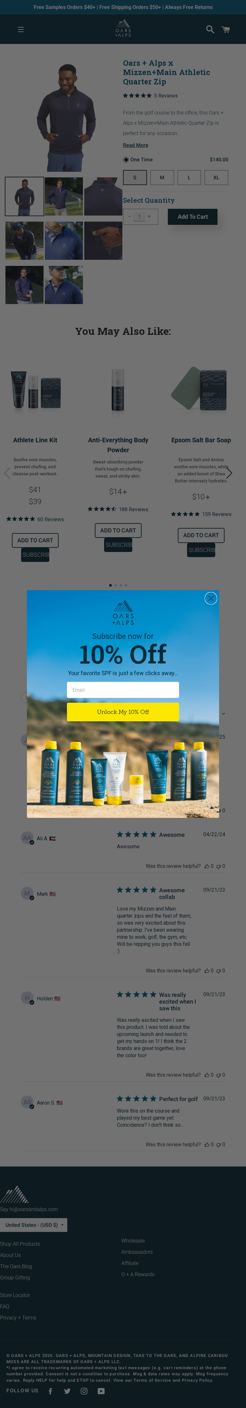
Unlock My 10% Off (123, 712)
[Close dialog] (211, 598)
